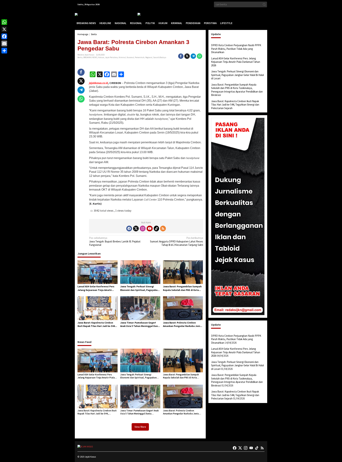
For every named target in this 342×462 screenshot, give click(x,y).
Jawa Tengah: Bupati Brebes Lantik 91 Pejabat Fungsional (115, 241)
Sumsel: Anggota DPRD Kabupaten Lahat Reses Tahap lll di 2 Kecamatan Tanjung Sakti (176, 241)
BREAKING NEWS (90, 57)
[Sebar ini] (180, 56)
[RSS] (163, 228)
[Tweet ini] (187, 56)
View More (140, 426)
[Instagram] (143, 228)
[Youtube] (150, 228)
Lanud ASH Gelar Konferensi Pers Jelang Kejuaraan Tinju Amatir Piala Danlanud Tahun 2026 (95, 288)
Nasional (130, 57)
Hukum (101, 57)
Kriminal (122, 57)
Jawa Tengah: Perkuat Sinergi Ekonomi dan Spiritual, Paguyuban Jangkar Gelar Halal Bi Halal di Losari (139, 288)
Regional (148, 57)
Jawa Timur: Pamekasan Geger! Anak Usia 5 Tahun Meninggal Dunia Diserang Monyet (140, 324)
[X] (4, 29)
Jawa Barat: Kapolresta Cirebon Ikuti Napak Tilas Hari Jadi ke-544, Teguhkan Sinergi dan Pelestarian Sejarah (96, 324)
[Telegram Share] (193, 56)
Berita (79, 57)
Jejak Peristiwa (111, 57)
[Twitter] (136, 228)
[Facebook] (129, 228)
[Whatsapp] (199, 56)
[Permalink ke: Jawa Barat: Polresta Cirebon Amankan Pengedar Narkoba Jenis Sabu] (183, 307)
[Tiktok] (156, 228)
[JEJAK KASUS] (84, 14)
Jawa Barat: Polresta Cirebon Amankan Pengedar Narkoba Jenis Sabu (182, 324)
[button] (264, 4)
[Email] (4, 43)
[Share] (4, 50)
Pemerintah (139, 57)
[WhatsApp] (4, 22)
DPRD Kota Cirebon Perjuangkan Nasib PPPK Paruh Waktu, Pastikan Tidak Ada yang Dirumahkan (236, 48)
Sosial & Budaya (159, 57)
